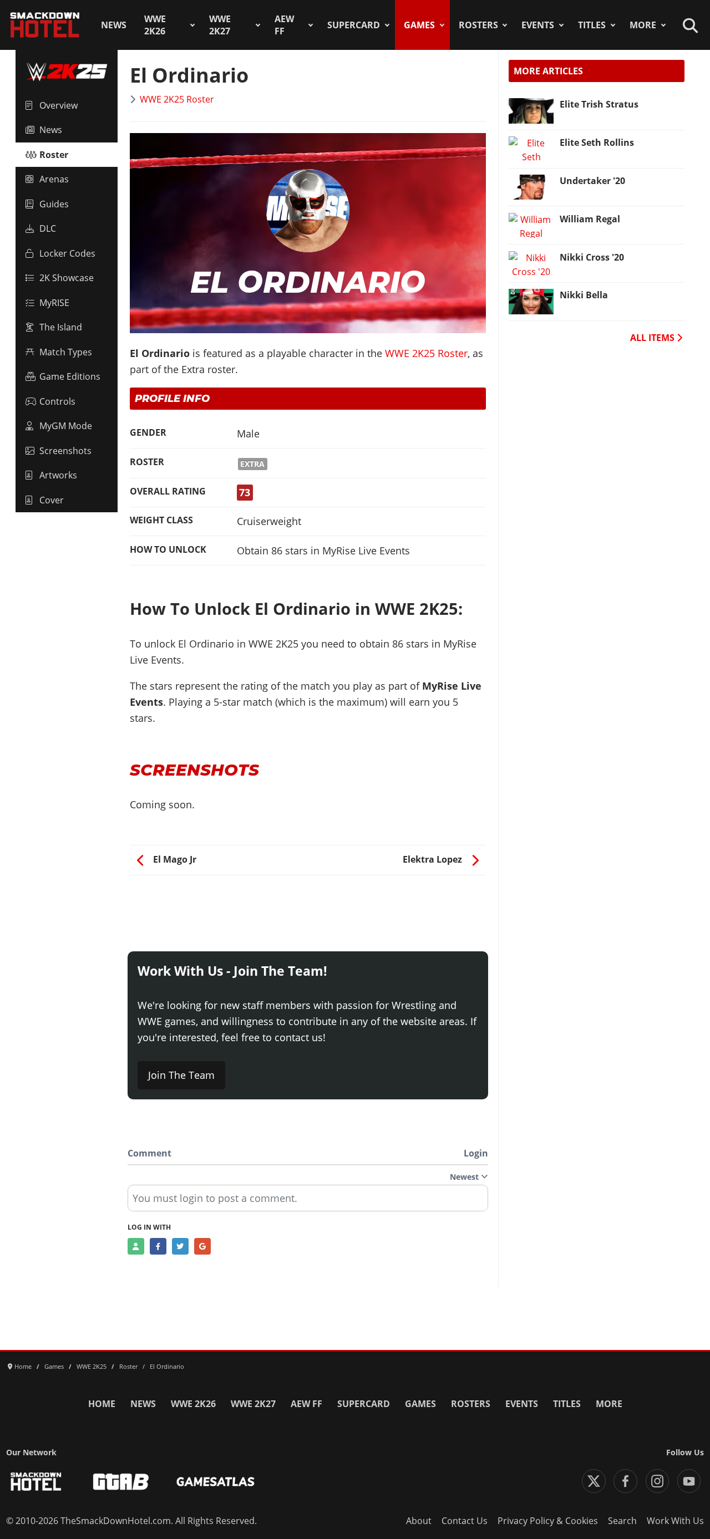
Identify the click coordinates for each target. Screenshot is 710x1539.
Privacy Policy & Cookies (548, 1521)
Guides (54, 204)
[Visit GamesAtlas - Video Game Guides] (215, 1481)
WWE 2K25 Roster (177, 99)
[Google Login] (202, 1246)
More (643, 25)
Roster (53, 155)
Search (622, 1521)
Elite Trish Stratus (599, 104)
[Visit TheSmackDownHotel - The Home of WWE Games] (36, 1481)
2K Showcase (66, 278)
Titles (592, 25)
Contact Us (465, 1521)
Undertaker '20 (592, 181)
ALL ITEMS (653, 338)
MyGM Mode (65, 426)
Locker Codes (67, 253)
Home (101, 1404)
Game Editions (69, 376)
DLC (47, 228)
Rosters (478, 25)
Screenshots (65, 451)
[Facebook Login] (158, 1246)
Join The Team (181, 1075)
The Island (60, 327)
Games (419, 25)
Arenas (54, 179)
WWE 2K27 (220, 25)
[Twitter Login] (180, 1246)
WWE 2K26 (155, 25)
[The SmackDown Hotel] (45, 25)
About (419, 1521)
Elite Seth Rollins (597, 142)
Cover (51, 500)
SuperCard (353, 25)
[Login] (136, 1246)
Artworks (58, 475)
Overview (58, 105)
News (113, 25)
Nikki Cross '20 (592, 257)
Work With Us (675, 1521)
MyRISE (54, 303)
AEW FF (284, 25)
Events (537, 25)
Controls (57, 401)
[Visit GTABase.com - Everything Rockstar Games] (121, 1481)
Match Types (65, 352)
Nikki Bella (584, 295)
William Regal (590, 219)
